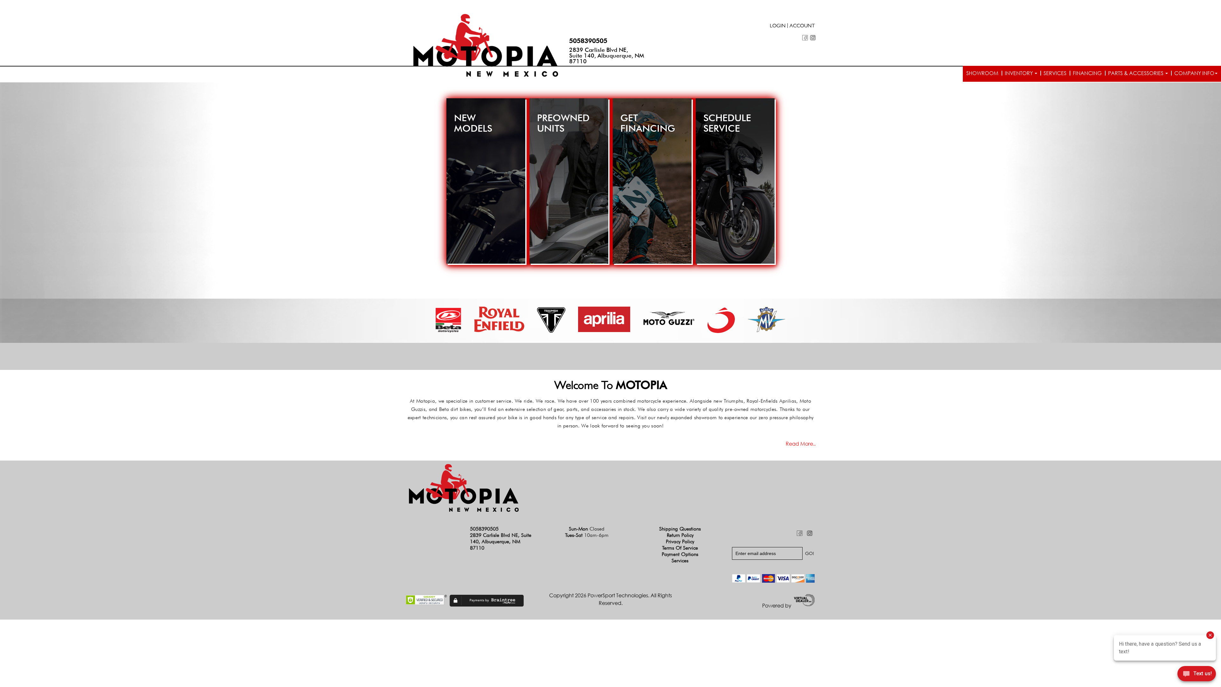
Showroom (982, 73)
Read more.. (801, 444)
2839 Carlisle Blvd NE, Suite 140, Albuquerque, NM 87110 (606, 55)
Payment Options (680, 554)
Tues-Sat (587, 535)
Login (778, 26)
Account (802, 26)
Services (1055, 73)
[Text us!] (1196, 674)
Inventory (1019, 73)
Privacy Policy (680, 541)
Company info (1194, 73)
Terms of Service (680, 548)
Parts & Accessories (1136, 73)
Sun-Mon (586, 529)
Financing (1087, 73)
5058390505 (588, 41)
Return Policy (680, 535)
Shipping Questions (680, 529)
